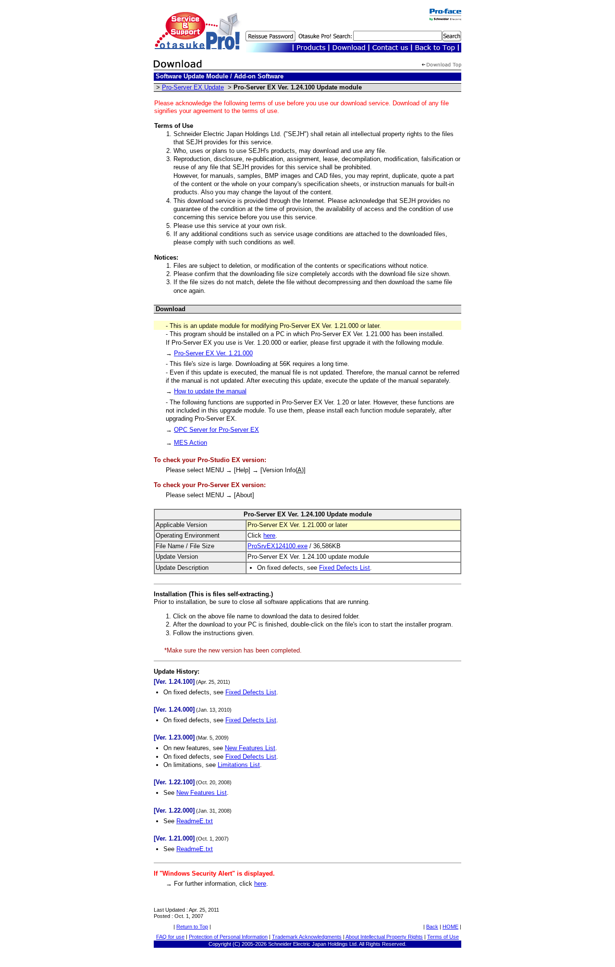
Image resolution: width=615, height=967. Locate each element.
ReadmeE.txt (194, 821)
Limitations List (239, 764)
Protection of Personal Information (228, 937)
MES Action (190, 442)
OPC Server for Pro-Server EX (216, 429)
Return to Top (192, 926)
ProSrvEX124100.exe (277, 546)
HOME (450, 926)
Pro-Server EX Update (193, 87)
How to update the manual (210, 391)
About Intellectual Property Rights (384, 937)
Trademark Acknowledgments (307, 937)
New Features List (250, 748)
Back (432, 926)
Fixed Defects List (344, 567)
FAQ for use (170, 937)
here (269, 535)
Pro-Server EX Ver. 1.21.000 (213, 353)
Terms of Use (443, 937)
